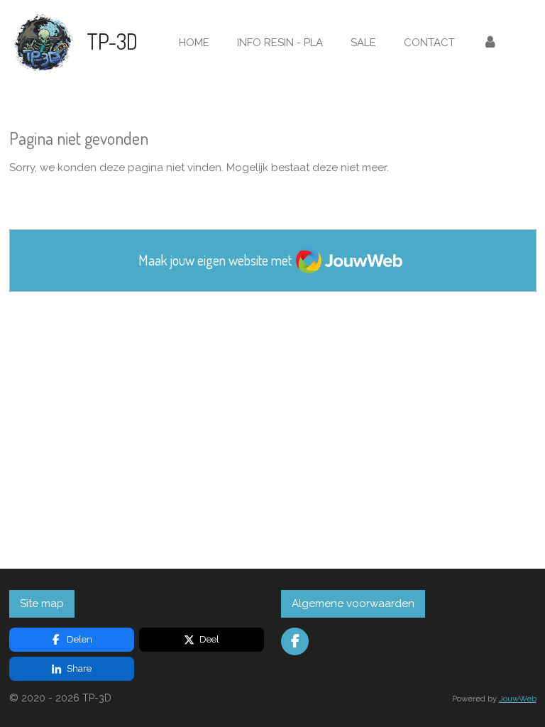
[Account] (490, 43)
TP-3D (112, 41)
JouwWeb (517, 699)
